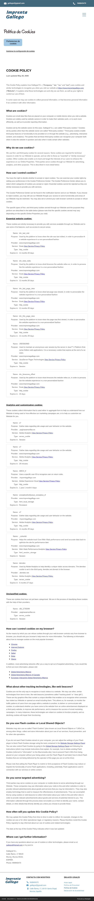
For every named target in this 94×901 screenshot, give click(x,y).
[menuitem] (77, 882)
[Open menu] (84, 14)
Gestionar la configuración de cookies (20, 51)
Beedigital (87, 899)
